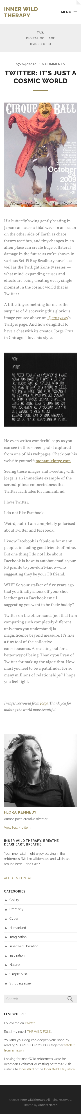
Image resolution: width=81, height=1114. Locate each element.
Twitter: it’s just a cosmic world (40, 77)
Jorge (44, 703)
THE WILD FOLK (39, 1031)
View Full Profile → (18, 827)
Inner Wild (26, 1069)
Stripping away (20, 983)
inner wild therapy (21, 12)
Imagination (18, 937)
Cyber (13, 918)
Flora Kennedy (20, 812)
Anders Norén (47, 1105)
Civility (14, 900)
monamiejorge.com (53, 461)
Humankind (17, 928)
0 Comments (53, 64)
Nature (14, 964)
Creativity (16, 909)
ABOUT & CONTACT (19, 878)
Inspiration (17, 955)
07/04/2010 (26, 64)
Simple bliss (18, 974)
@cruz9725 (57, 318)
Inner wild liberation (23, 946)
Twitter (30, 1023)
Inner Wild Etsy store (59, 1069)
